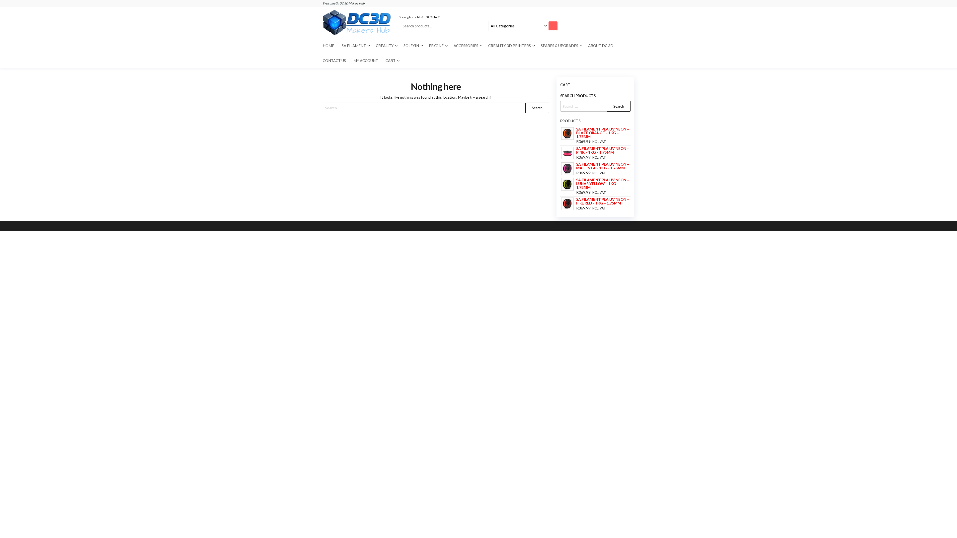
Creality (385, 45)
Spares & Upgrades (559, 45)
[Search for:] (436, 108)
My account (365, 60)
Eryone (436, 45)
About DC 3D (600, 45)
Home (328, 45)
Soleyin (411, 45)
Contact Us (334, 60)
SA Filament (354, 45)
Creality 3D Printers (509, 45)
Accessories (466, 45)
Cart (391, 60)
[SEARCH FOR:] (595, 106)
